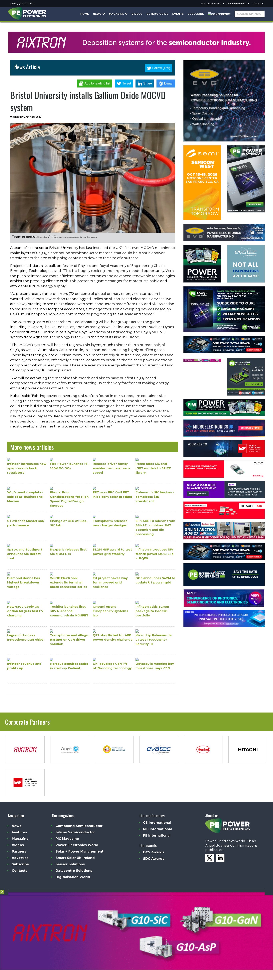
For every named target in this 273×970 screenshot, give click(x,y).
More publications (210, 3)
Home (84, 13)
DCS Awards (153, 852)
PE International (156, 835)
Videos (137, 13)
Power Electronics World (77, 845)
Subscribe (196, 13)
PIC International (157, 829)
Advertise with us (236, 3)
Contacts (19, 871)
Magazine (117, 13)
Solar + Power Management (79, 851)
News (97, 13)
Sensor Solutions (70, 864)
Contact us (257, 3)
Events (178, 13)
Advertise (20, 858)
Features (19, 832)
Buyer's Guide (157, 13)
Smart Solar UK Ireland (75, 858)
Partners (19, 851)
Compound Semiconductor (79, 826)
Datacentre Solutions (74, 871)
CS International (157, 823)
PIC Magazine (67, 839)
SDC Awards (153, 859)
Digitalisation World (73, 877)
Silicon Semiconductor (75, 832)
